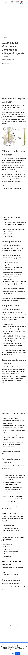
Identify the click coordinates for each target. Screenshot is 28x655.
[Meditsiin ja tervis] (14, 2)
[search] (25, 2)
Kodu (3, 34)
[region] (14, 18)
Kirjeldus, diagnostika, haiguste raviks (12, 36)
